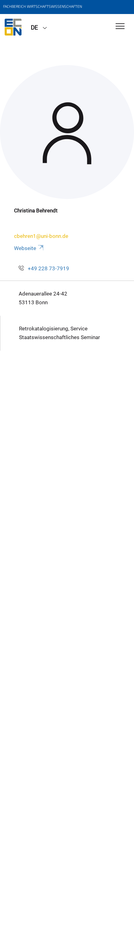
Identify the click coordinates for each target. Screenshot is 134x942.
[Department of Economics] (13, 27)
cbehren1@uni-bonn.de (41, 236)
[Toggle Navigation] (120, 26)
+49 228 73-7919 (48, 268)
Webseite (25, 248)
